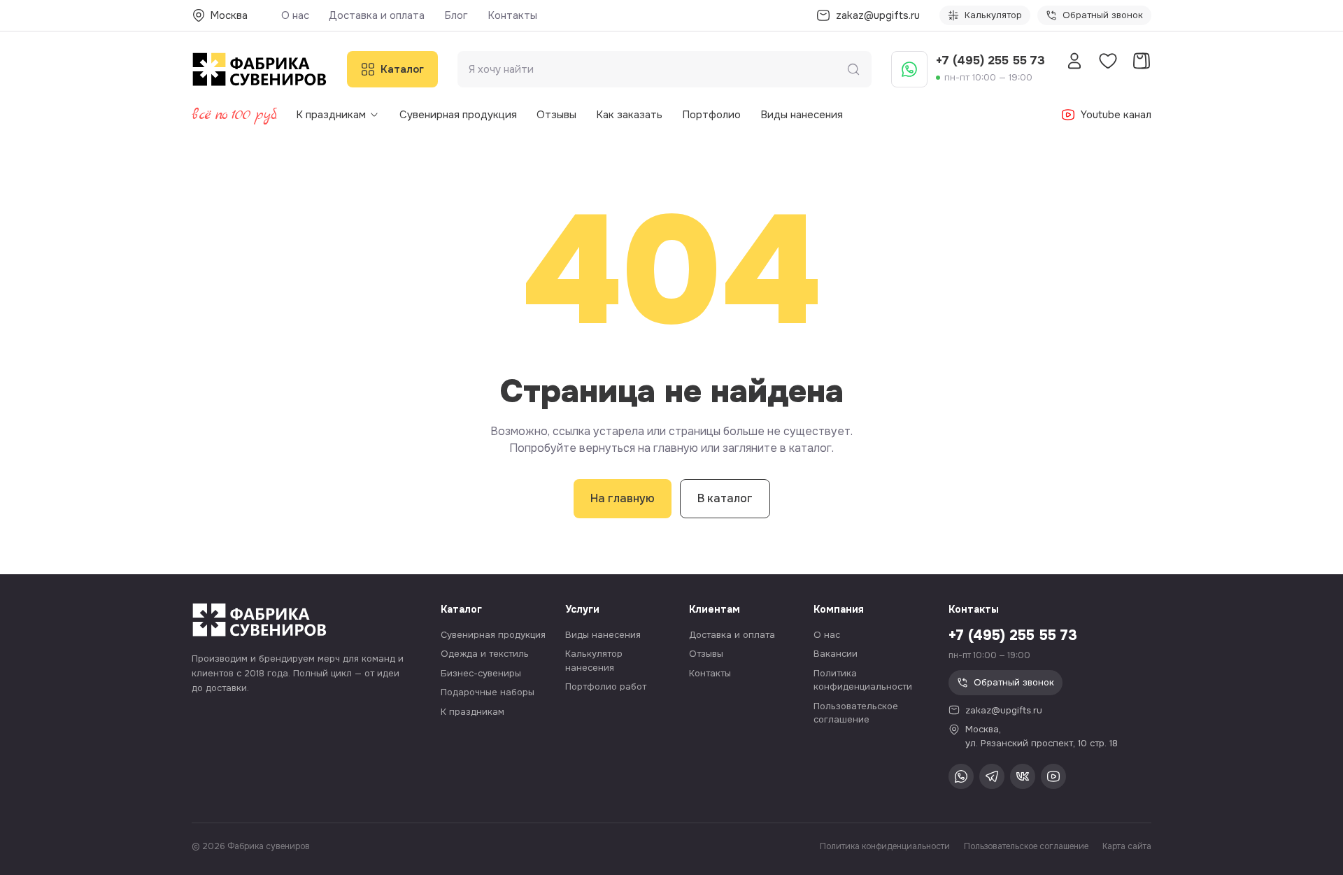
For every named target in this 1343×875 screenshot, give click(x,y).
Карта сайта (1126, 846)
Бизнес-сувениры (481, 673)
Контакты (512, 15)
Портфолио (711, 115)
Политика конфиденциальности (885, 846)
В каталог (725, 498)
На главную (622, 498)
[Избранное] (1108, 61)
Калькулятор (993, 15)
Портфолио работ (605, 686)
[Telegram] (991, 776)
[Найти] (853, 69)
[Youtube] (1053, 776)
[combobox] (657, 70)
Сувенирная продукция (458, 115)
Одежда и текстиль (485, 654)
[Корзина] (1141, 61)
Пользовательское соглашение (1026, 846)
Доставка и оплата (377, 15)
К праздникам (331, 115)
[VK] (1022, 776)
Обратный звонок (1103, 15)
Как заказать (629, 115)
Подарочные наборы (487, 692)
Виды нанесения (801, 115)
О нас (295, 15)
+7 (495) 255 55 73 (990, 60)
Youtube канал (1116, 115)
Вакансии (835, 654)
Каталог (402, 69)
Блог (456, 15)
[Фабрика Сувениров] (259, 69)
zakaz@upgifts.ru (1003, 710)
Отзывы (556, 115)
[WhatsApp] (909, 69)
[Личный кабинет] (1074, 61)
